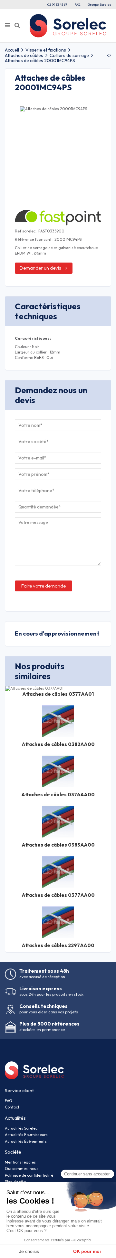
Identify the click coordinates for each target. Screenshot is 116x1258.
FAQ (77, 4)
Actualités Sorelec (21, 1128)
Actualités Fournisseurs (26, 1134)
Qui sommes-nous (21, 1168)
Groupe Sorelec (99, 4)
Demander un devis (40, 268)
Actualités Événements (26, 1141)
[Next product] (110, 55)
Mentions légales (20, 1162)
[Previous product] (108, 55)
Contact (12, 1107)
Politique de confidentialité (29, 1175)
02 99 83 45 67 (57, 4)
